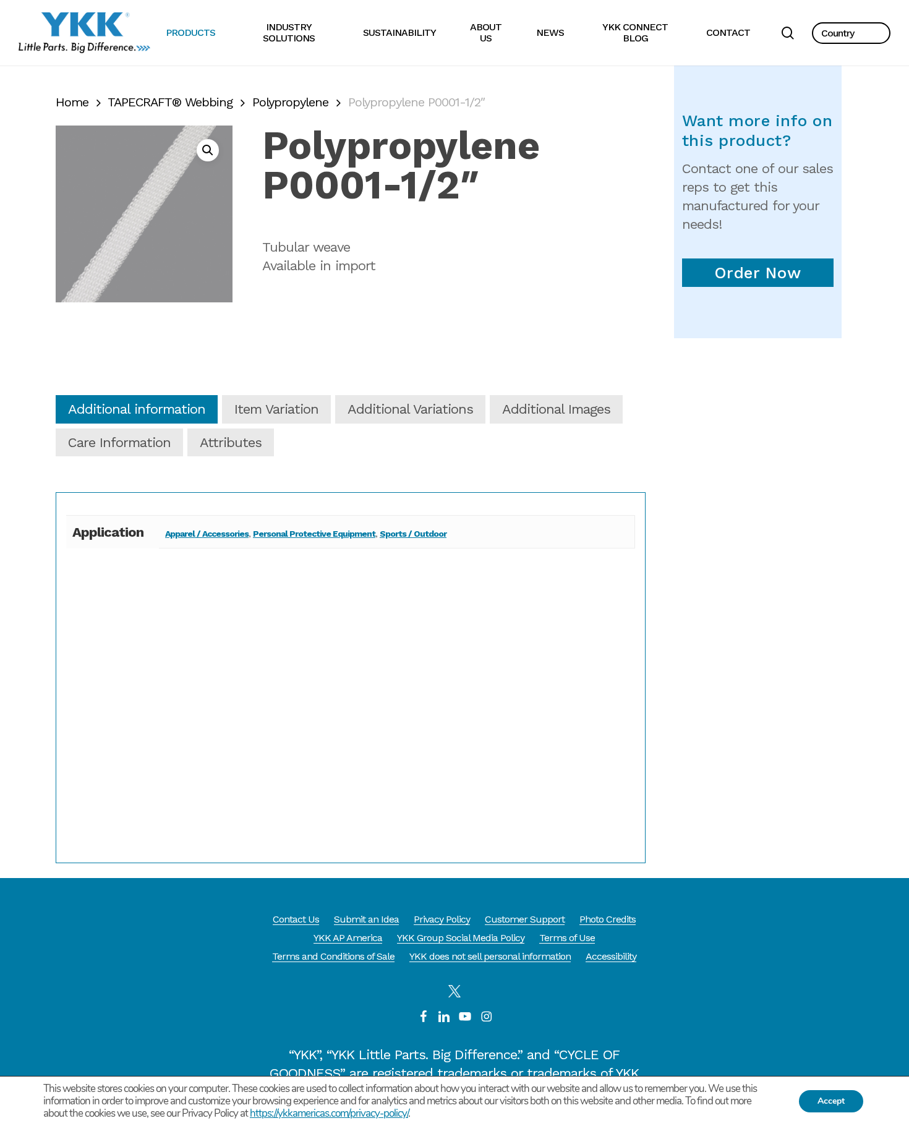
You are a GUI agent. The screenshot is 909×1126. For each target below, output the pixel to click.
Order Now (757, 272)
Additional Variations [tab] (410, 409)
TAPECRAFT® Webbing (170, 102)
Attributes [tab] (231, 442)
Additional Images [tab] (556, 409)
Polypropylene (290, 102)
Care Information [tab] (119, 442)
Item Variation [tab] (276, 409)
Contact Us (296, 919)
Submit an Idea (366, 919)
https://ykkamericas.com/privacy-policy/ (329, 1113)
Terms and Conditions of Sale (333, 956)
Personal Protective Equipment (314, 534)
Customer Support (525, 919)
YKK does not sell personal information (490, 956)
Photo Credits (607, 919)
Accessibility (611, 956)
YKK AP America (348, 938)
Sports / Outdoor (413, 534)
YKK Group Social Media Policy (460, 938)
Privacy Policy (442, 919)
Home (72, 102)
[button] (851, 33)
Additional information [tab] (136, 409)
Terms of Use (567, 938)
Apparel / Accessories (207, 534)
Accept (831, 1101)
